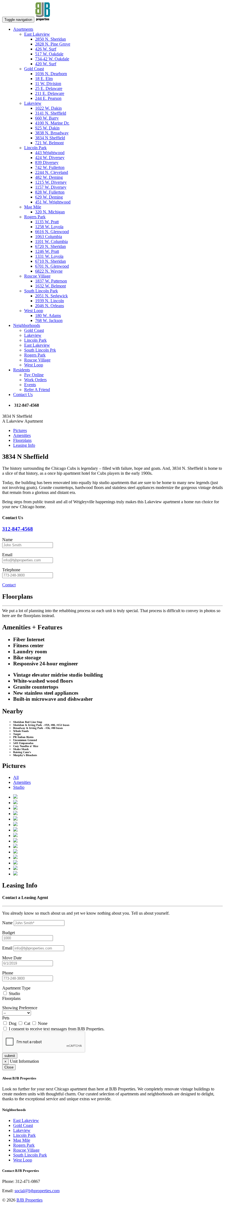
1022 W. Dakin (48, 108)
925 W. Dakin (47, 128)
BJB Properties (29, 1200)
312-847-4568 (17, 529)
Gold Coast (34, 68)
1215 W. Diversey (51, 182)
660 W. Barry (47, 118)
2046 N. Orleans (49, 305)
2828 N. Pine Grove (52, 44)
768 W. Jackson (49, 320)
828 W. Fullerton (49, 192)
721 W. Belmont (49, 142)
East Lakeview (37, 34)
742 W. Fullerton (49, 167)
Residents (21, 370)
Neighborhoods (26, 325)
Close (8, 1067)
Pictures (20, 430)
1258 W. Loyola (49, 226)
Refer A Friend (37, 389)
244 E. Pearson (48, 98)
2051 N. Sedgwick (51, 295)
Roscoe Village (37, 276)
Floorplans (22, 440)
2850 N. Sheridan (50, 39)
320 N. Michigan (50, 212)
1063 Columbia (48, 236)
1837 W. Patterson (51, 281)
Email (7, 554)
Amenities (22, 435)
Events (30, 384)
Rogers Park (35, 216)
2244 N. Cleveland (51, 172)
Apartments (23, 29)
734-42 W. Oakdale (52, 58)
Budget (8, 932)
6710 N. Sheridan (50, 261)
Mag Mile (32, 207)
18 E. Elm (44, 78)
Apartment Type (16, 988)
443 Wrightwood (49, 152)
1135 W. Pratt (47, 221)
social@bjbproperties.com (37, 1190)
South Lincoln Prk (40, 350)
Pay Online (34, 374)
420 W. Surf (45, 63)
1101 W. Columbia (51, 241)
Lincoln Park (35, 147)
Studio (18, 787)
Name (7, 539)
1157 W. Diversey (50, 187)
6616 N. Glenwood (52, 231)
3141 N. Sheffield (50, 113)
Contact (9, 585)
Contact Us (23, 394)
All (16, 777)
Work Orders (35, 379)
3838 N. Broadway (52, 133)
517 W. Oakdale (49, 54)
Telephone (11, 569)
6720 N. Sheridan (50, 246)
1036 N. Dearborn (51, 73)
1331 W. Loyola (49, 256)
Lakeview (32, 103)
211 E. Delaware (49, 93)
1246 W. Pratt (47, 251)
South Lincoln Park (41, 291)
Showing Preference (19, 1007)
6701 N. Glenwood (52, 266)
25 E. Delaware (48, 88)
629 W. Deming (49, 197)
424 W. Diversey (49, 157)
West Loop (33, 310)
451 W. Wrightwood (53, 202)
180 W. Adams (48, 315)
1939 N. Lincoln (49, 300)
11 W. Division (48, 83)
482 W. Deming (49, 177)
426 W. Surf (45, 49)
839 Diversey (46, 162)
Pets (5, 1018)
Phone (7, 973)
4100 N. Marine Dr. (52, 123)
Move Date (12, 958)
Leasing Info (24, 445)
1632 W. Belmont (50, 286)
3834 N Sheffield (50, 137)
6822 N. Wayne (49, 271)
